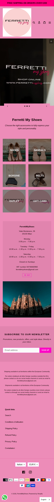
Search (8, 415)
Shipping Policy (11, 428)
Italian (19, 464)
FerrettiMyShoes (22, 494)
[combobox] (45, 499)
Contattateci (10, 448)
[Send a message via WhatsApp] (4, 497)
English (43, 500)
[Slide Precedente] (7, 106)
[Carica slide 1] (24, 106)
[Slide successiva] (46, 106)
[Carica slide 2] (27, 106)
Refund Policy (10, 435)
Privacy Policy (11, 441)
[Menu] (49, 22)
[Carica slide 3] (29, 106)
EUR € (32, 464)
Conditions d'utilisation (14, 422)
